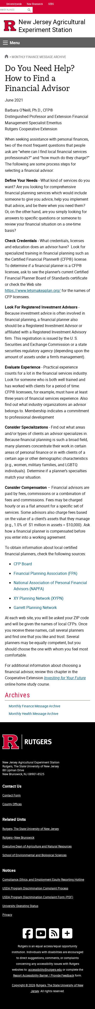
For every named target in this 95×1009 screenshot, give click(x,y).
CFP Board (23, 563)
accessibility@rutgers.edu (45, 969)
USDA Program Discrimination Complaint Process (35, 888)
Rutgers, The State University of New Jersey (30, 829)
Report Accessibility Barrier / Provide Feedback (43, 975)
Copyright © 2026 (23, 985)
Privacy (7, 914)
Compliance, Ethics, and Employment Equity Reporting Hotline (43, 879)
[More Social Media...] (67, 933)
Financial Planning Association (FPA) (45, 573)
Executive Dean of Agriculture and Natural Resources (37, 846)
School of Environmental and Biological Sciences (34, 855)
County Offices (12, 804)
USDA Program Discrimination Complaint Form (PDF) (37, 897)
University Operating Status (20, 906)
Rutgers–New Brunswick (18, 837)
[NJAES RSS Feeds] (54, 933)
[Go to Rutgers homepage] (27, 747)
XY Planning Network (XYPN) (39, 598)
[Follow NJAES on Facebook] (28, 933)
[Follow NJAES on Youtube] (41, 933)
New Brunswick (35, 4)
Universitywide (14, 4)
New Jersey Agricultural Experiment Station (52, 25)
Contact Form (11, 795)
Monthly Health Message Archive (33, 713)
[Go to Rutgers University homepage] (10, 25)
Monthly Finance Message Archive (39, 56)
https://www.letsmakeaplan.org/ (33, 290)
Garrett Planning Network (35, 607)
